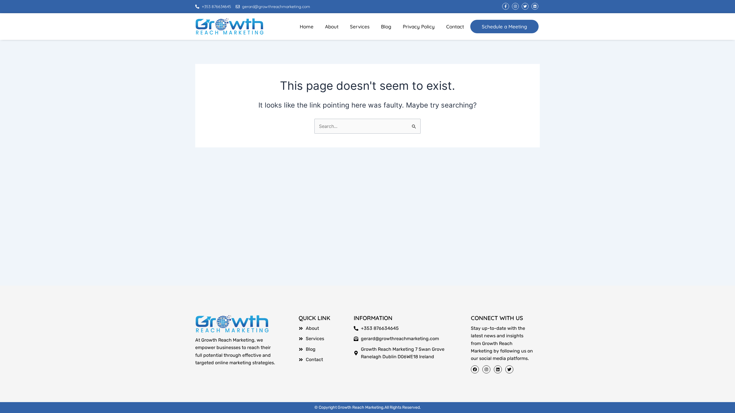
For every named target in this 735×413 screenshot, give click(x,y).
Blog (386, 27)
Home (307, 27)
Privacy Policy (419, 27)
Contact (455, 27)
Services (360, 27)
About (332, 27)
